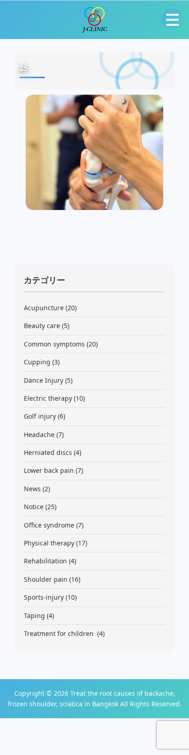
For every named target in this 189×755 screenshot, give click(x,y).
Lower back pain (49, 470)
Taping (34, 615)
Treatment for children (59, 633)
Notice (34, 506)
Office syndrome (49, 525)
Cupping (37, 362)
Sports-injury (44, 597)
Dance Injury (43, 380)
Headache (39, 434)
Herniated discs (48, 452)
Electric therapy (48, 398)
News (32, 488)
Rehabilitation (45, 560)
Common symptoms (54, 344)
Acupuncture (44, 307)
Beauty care (42, 325)
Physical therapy (49, 543)
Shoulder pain (45, 579)
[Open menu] (172, 20)
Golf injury (40, 416)
